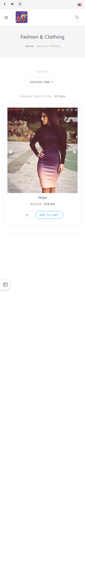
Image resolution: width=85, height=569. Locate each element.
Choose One (40, 82)
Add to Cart (49, 214)
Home (30, 46)
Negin (42, 197)
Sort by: (42, 71)
